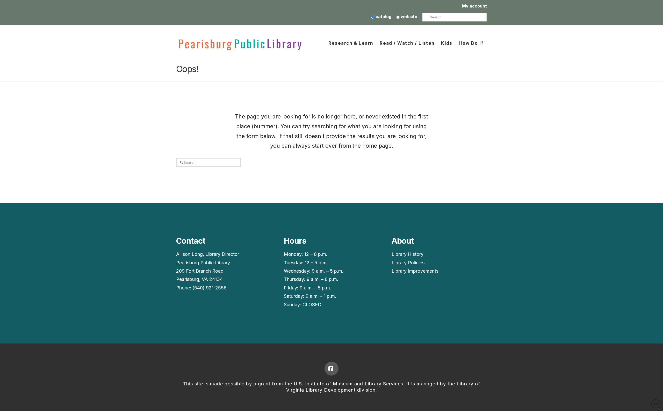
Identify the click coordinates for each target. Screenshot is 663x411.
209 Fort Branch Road (200, 271)
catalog (382, 16)
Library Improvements (415, 271)
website (408, 16)
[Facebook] (331, 369)
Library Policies (408, 262)
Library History (407, 254)
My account (474, 6)
